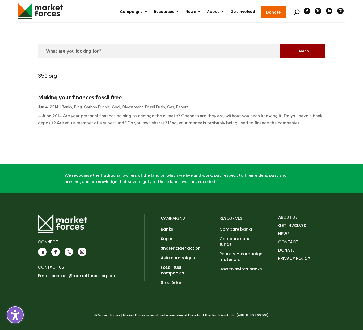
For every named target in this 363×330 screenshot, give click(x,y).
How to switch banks (241, 269)
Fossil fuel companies (172, 270)
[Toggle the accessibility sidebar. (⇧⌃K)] (15, 314)
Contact (288, 242)
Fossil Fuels (155, 107)
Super (166, 239)
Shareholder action (181, 248)
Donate (273, 12)
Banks (67, 107)
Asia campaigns (178, 258)
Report (182, 107)
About (213, 11)
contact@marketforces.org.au (83, 275)
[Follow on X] (318, 11)
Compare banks (236, 229)
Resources (164, 11)
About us (288, 217)
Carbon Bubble (97, 107)
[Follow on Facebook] (307, 11)
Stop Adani (172, 282)
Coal (116, 107)
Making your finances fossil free (80, 97)
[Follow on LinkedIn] (329, 11)
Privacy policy (294, 258)
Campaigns (131, 11)
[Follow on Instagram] (340, 11)
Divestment (132, 107)
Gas (170, 107)
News (190, 11)
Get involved (242, 11)
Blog (78, 107)
